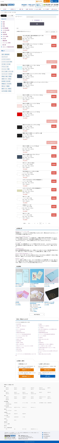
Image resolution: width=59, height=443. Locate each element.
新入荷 (4, 44)
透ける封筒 (19, 349)
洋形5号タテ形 (33, 393)
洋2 (39, 304)
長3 (22, 284)
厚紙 (8, 69)
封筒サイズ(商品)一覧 (8, 384)
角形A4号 (41, 387)
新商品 (9, 91)
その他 (15, 410)
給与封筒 (3, 81)
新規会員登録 (40, 1)
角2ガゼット (25, 407)
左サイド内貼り (33, 286)
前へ (29, 223)
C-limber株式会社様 (34, 283)
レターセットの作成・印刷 (22, 335)
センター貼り (47, 286)
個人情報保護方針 (47, 436)
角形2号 (24, 387)
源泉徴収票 (49, 402)
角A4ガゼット (33, 407)
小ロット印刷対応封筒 (8, 47)
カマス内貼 (46, 304)
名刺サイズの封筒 (20, 339)
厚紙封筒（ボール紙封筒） (44, 325)
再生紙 (3, 76)
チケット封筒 (4, 71)
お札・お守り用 (8, 410)
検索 (37, 24)
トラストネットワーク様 (49, 283)
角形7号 (32, 389)
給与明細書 (5, 28)
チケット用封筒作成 (21, 329)
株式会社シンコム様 (20, 258)
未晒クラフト (4, 78)
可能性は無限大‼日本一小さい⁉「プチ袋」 (47, 347)
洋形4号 (52, 303)
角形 (4, 21)
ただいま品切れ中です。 (51, 61)
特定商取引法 (46, 434)
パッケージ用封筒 (42, 335)
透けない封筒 (41, 349)
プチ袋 (39, 307)
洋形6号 (24, 398)
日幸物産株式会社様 (20, 248)
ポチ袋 (18, 327)
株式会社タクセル (47, 432)
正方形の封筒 (19, 350)
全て (18, 28)
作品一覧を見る (37, 314)
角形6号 (24, 389)
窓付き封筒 (19, 330)
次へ (49, 223)
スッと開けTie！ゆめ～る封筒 (45, 345)
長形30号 (49, 392)
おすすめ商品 (4, 91)
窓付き (9, 78)
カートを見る (55, 1)
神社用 (4, 32)
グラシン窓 (10, 71)
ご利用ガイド (13, 9)
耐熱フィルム (4, 88)
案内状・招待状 (20, 342)
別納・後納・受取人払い (21, 325)
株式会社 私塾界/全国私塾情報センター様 (24, 253)
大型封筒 (41, 337)
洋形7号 (32, 398)
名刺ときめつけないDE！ (44, 339)
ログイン (47, 1)
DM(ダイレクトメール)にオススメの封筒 (25, 345)
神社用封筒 (19, 340)
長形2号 (15, 392)
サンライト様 (18, 242)
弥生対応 (15, 402)
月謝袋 (40, 324)
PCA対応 (7, 402)
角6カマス (49, 398)
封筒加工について (26, 369)
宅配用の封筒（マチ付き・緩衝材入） (46, 344)
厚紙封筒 (5, 40)
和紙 (6, 76)
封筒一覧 (21, 9)
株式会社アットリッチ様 (49, 302)
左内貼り (35, 311)
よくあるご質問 (37, 9)
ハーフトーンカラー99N (7, 61)
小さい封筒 (5, 36)
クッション (4, 69)
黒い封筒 (8, 81)
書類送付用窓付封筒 (21, 332)
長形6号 (40, 392)
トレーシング (4, 73)
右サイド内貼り (19, 286)
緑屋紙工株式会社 (25, 438)
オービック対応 (25, 402)
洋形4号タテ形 (25, 393)
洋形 (4, 26)
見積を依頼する (48, 369)
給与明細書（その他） (43, 402)
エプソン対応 (33, 402)
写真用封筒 (41, 342)
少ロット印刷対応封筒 (8, 427)
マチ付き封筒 (19, 337)
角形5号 (15, 389)
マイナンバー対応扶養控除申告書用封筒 (47, 334)
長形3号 (24, 392)
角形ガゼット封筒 (20, 347)
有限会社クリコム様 (20, 283)
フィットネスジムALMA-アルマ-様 (22, 236)
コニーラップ (4, 56)
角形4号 (7, 389)
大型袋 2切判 (8, 413)
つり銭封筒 (41, 327)
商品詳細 (53, 37)
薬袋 (40, 340)
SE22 (7, 420)
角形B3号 (24, 413)
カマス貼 (8, 64)
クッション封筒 (6, 42)
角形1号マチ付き (9, 407)
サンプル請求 (46, 9)
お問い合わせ (54, 9)
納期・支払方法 (29, 9)
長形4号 (32, 392)
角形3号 (49, 387)
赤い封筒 (9, 83)
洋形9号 (40, 398)
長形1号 (7, 392)
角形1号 (15, 387)
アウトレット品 (5, 66)
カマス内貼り (18, 304)
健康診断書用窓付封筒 (43, 332)
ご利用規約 (46, 437)
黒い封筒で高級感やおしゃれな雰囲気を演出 (48, 329)
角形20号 (32, 387)
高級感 (8, 86)
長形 (4, 24)
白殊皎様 (17, 302)
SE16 (15, 420)
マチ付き (10, 73)
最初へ (25, 223)
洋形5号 (15, 398)
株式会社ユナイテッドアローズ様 (22, 231)
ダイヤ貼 (3, 64)
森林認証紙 (7, 54)
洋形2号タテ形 (16, 393)
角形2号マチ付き (17, 407)
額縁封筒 (7, 399)
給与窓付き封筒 (42, 330)
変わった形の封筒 (20, 344)
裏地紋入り (4, 83)
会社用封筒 (19, 324)
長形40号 (7, 393)
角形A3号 (16, 413)
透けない (3, 86)
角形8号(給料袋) (42, 389)
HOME (4, 9)
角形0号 (7, 387)
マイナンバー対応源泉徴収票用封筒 (24, 334)
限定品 (9, 88)
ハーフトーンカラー (6, 59)
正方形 (4, 38)
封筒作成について (26, 376)
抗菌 (3, 54)
